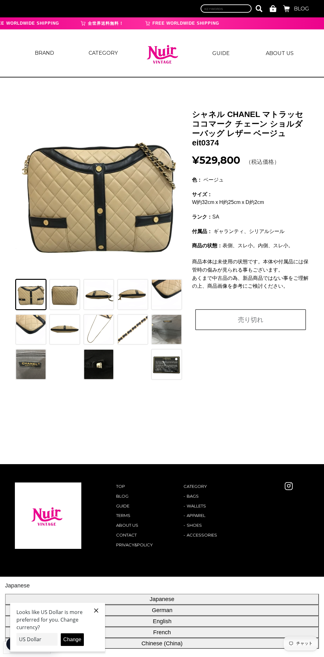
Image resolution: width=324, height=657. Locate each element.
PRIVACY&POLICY (134, 544)
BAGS (193, 496)
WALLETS (196, 505)
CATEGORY (103, 53)
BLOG (301, 9)
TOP (120, 486)
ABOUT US (280, 53)
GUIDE (221, 53)
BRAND (44, 53)
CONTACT (126, 534)
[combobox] (226, 8)
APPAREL (196, 515)
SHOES (194, 525)
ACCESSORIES (202, 534)
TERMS (123, 515)
